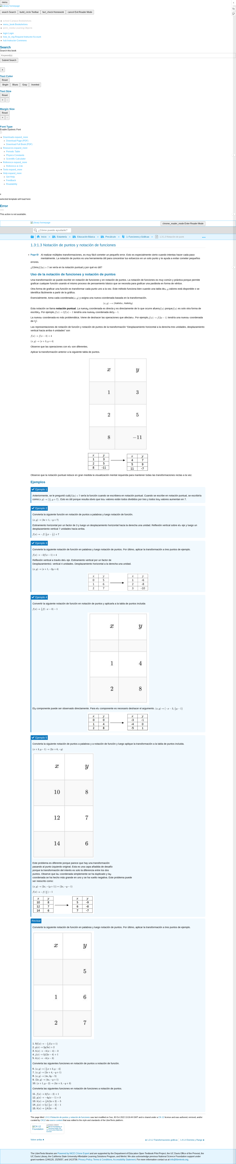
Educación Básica (86, 237)
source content (56, 1120)
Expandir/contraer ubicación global (203, 236)
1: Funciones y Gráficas (138, 237)
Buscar (35, 230)
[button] (11, 180)
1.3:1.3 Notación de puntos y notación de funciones (67, 1117)
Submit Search (9, 60)
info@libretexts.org (178, 1159)
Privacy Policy (85, 1159)
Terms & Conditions (102, 1159)
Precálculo (110, 237)
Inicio (44, 237)
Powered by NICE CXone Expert (73, 1153)
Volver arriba (36, 1139)
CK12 (43, 1120)
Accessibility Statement (124, 1159)
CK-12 (161, 1117)
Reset (5, 80)
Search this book (8, 50)
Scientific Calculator (16, 159)
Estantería (61, 237)
